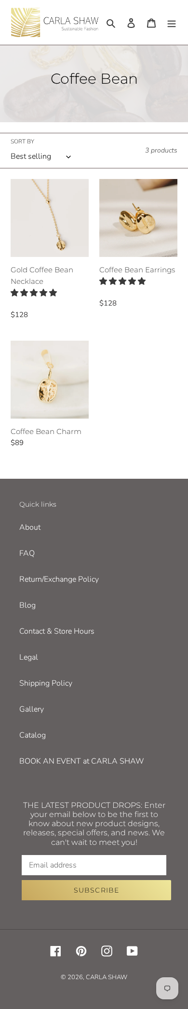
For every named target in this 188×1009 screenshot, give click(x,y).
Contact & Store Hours (56, 631)
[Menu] (171, 22)
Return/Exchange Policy (59, 579)
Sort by (22, 141)
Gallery (31, 709)
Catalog (32, 735)
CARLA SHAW (106, 977)
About (29, 527)
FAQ (27, 553)
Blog (27, 605)
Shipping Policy (45, 683)
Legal (28, 657)
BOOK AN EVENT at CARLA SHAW (81, 761)
